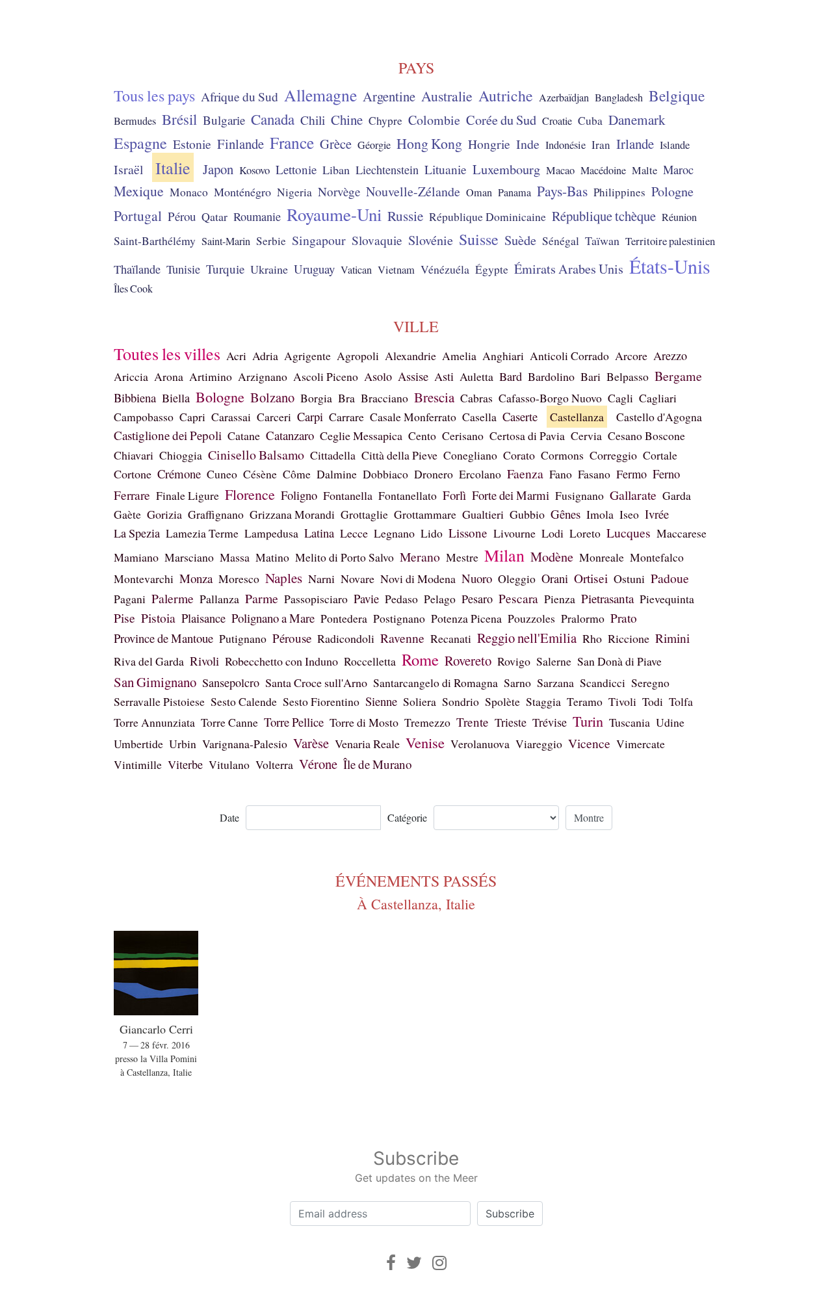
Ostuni (629, 578)
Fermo (631, 474)
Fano (560, 474)
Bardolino (551, 376)
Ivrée (657, 514)
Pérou (182, 216)
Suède (520, 240)
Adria (265, 355)
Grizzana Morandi (292, 514)
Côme (297, 474)
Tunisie (183, 269)
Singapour (319, 240)
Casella (479, 416)
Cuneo (222, 474)
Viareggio (538, 743)
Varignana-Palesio (244, 743)
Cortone (132, 474)
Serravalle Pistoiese (159, 701)
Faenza (525, 473)
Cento (422, 435)
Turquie (225, 269)
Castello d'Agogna (659, 416)
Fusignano (579, 495)
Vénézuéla (445, 269)
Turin (588, 721)
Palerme (172, 598)
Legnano (394, 533)
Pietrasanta (607, 598)
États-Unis (669, 266)
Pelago (440, 598)
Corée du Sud (501, 120)
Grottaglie (364, 514)
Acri (236, 355)
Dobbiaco (385, 474)
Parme (261, 598)
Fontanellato (407, 495)
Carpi (310, 416)
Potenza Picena (466, 618)
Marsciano (189, 557)
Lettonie (296, 169)
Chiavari (133, 455)
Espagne (140, 143)
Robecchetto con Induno (281, 661)
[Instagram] (439, 1263)
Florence (250, 494)
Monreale (601, 557)
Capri (192, 416)
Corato (519, 455)
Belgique (677, 95)
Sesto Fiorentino (321, 701)
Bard (510, 376)
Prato (623, 618)
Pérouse (291, 638)
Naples (283, 578)
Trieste (510, 722)
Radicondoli (345, 638)
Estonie (192, 144)
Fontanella (347, 495)
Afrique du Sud (239, 96)
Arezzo (670, 355)
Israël (128, 169)
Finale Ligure (187, 495)
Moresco (238, 578)
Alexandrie (410, 355)
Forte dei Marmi (510, 495)
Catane (244, 435)
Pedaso (401, 598)
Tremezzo (427, 722)
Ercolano (480, 474)
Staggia (543, 701)
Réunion (679, 217)
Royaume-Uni (334, 214)
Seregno (650, 682)
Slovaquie (377, 240)
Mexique (139, 190)
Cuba (590, 120)
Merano (420, 557)
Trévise (549, 722)
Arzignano (262, 376)
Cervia (586, 435)
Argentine (389, 96)
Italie (172, 167)
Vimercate (640, 743)
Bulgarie (224, 120)
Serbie (271, 240)
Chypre (385, 120)
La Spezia (137, 533)
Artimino (210, 376)
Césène (260, 474)
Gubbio (527, 514)
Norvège (339, 191)
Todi (652, 701)
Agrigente (307, 355)
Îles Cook (133, 288)
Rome (420, 659)
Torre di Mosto (364, 722)
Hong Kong (429, 143)
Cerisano (463, 435)
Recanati (450, 638)
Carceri (274, 416)
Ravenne (402, 638)
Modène (551, 557)
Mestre (462, 557)
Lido (432, 533)
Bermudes (135, 121)
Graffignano (216, 514)
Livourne (514, 533)
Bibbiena (135, 397)
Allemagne (320, 95)
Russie (405, 216)
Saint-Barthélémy (155, 240)
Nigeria (294, 192)
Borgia (316, 398)
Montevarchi (144, 578)
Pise (124, 618)
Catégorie (407, 817)
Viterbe (185, 764)
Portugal (138, 215)
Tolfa (681, 701)
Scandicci (602, 682)
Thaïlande (137, 269)
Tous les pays (154, 95)
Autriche (505, 95)
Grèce (336, 144)
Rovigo (513, 661)
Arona (168, 376)
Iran (601, 144)
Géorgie (374, 145)
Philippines (619, 192)
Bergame (678, 376)
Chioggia (180, 455)
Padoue (670, 578)
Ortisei (591, 578)
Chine (347, 119)
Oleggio (517, 578)
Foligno (299, 495)
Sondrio (460, 701)
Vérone (318, 764)
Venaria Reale (367, 743)
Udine (670, 722)
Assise (413, 376)
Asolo (378, 376)
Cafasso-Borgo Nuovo (550, 398)
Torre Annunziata (154, 722)
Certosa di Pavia (527, 435)
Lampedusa (271, 533)
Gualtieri (483, 514)
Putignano (242, 638)
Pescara (518, 598)
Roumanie (257, 216)
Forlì (454, 495)
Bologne (220, 396)
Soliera (419, 701)
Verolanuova (480, 743)
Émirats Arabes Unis (568, 269)
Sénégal (560, 240)
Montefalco (657, 557)
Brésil (179, 119)
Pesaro (477, 598)
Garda (676, 495)
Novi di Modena (418, 578)
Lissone (468, 533)
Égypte (491, 269)
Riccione (628, 638)
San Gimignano (155, 682)
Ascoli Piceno (325, 376)
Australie (447, 95)
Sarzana (555, 682)
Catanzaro (290, 435)
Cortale (660, 455)
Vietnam (396, 270)
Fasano (594, 474)
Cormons (562, 455)
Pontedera (343, 618)
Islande (675, 145)
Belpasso (627, 376)
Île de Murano (377, 764)
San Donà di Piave (619, 661)
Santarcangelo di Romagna (435, 682)
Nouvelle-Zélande (413, 191)
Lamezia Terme (202, 533)
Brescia (434, 397)
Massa (235, 557)
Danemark (637, 119)
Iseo (629, 514)
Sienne (381, 701)
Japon (218, 169)
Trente (472, 722)
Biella (176, 398)
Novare (357, 578)
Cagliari (658, 398)
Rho (592, 638)
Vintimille (138, 764)
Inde (528, 144)
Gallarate (633, 495)
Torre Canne (229, 722)
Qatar (215, 216)
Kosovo (254, 169)
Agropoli (358, 355)
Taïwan (602, 240)
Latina (319, 533)
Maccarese (681, 533)
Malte (644, 170)
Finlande (240, 144)
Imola (600, 514)
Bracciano (384, 398)
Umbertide (138, 743)
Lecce (354, 533)
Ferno (666, 473)
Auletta (476, 376)
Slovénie (430, 240)
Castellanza (577, 416)
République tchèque (604, 216)
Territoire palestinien (670, 240)
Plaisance (203, 618)
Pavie (366, 598)
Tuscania (629, 722)
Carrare (346, 416)
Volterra (274, 764)
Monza (196, 578)
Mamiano (136, 557)
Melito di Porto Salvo (344, 557)
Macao (560, 170)
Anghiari (503, 355)
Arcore (631, 355)
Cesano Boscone (646, 435)
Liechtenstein (387, 169)
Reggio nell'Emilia (527, 638)
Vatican (356, 270)
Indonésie (565, 145)
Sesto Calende (244, 701)
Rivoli (204, 661)
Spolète (502, 701)
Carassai (231, 416)
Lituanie (445, 169)
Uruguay (314, 269)
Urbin (182, 743)
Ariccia (131, 376)
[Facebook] (391, 1263)
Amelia (459, 355)
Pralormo (582, 618)
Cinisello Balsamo (256, 454)
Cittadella (333, 455)
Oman (479, 192)
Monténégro (242, 192)
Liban (336, 169)
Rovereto (468, 660)
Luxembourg (506, 169)
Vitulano (229, 764)
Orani (554, 578)
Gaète (127, 514)
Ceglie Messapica (361, 435)
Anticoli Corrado (569, 355)
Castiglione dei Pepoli (168, 435)
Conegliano (470, 455)
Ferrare (132, 495)
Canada (272, 119)
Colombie (434, 120)
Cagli (620, 398)
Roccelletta (370, 661)
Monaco (189, 192)
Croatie (557, 121)
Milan (504, 555)
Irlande (635, 144)
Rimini (672, 638)
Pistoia (158, 617)
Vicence (589, 742)
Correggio (613, 455)
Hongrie (489, 143)
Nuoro (477, 578)
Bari (590, 376)
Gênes (565, 514)
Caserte (520, 416)
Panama (514, 192)
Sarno (517, 682)
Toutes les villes (167, 354)
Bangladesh (619, 97)
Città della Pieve (399, 455)
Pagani (130, 598)
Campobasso (144, 416)
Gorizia (164, 514)
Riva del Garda (149, 661)
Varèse (311, 743)
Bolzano (272, 397)
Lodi (552, 533)
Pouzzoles (531, 618)
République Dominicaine (487, 216)
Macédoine (603, 170)
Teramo (585, 701)
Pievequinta (667, 598)
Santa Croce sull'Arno (316, 682)
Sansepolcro (230, 682)
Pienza (559, 598)
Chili (312, 119)
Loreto (585, 533)
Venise (425, 742)
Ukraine (269, 269)
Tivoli (622, 701)
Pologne (672, 191)
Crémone (179, 473)
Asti (444, 376)
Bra (346, 398)
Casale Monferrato (413, 416)
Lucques (628, 532)
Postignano (399, 618)
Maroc (678, 169)
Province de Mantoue (163, 638)
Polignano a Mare (273, 618)
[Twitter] (414, 1263)
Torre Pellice (294, 722)
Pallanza (219, 598)
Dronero (433, 474)
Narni (321, 578)
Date (229, 817)
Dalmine (337, 474)
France (292, 142)
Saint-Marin (226, 241)
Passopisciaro (316, 598)
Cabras (476, 398)
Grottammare (425, 514)
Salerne (553, 661)
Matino (272, 557)
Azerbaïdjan (564, 97)
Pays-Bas (562, 190)
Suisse (479, 239)
